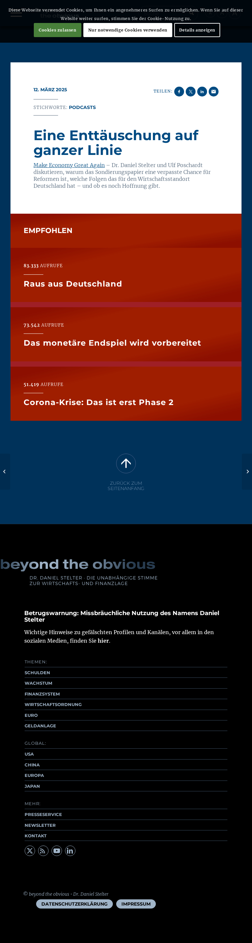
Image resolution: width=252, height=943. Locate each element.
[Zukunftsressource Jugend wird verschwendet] (5, 472)
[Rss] (43, 851)
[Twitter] (30, 851)
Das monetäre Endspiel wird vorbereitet (112, 343)
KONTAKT (36, 835)
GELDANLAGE (40, 725)
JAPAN (32, 786)
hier (103, 640)
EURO (31, 715)
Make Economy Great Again (69, 165)
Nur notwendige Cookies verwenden (127, 30)
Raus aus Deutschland (73, 284)
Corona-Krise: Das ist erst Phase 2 (99, 402)
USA (29, 754)
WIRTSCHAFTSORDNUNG (53, 704)
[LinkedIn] (70, 851)
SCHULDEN (37, 672)
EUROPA (34, 775)
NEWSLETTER (40, 825)
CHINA (32, 764)
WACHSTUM (38, 683)
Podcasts (82, 107)
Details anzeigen (197, 30)
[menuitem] (74, 904)
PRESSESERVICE (43, 814)
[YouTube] (57, 851)
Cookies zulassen (57, 30)
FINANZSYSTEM (42, 694)
